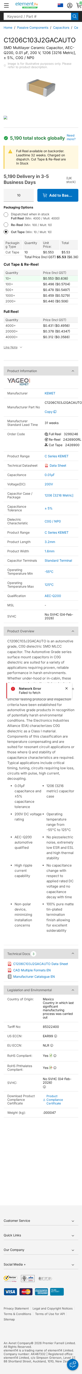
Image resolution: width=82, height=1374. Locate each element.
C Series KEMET (57, 456)
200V (49, 484)
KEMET (50, 393)
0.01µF (50, 475)
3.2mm (50, 542)
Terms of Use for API (50, 1314)
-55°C (49, 572)
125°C (49, 585)
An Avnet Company (17, 1343)
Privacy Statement (16, 1308)
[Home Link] (35, 5)
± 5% (49, 508)
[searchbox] (37, 16)
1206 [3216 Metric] (59, 495)
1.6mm (49, 551)
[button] (6, 5)
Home (8, 27)
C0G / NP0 (53, 521)
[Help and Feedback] (72, 1364)
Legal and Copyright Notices (53, 1308)
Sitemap (9, 1319)
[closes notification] (66, 688)
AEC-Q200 (53, 596)
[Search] (74, 16)
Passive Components (32, 27)
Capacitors (61, 27)
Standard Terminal (58, 560)
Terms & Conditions (17, 1314)
